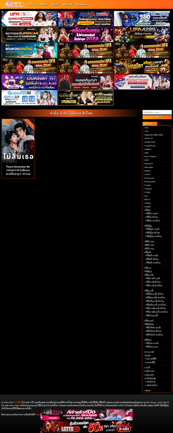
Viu (146, 196)
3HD (146, 127)
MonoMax (149, 167)
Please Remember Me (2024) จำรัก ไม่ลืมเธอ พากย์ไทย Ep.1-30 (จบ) (18, 170)
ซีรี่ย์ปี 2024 (149, 241)
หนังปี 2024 (149, 371)
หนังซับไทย (151, 382)
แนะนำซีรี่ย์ (150, 362)
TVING (147, 192)
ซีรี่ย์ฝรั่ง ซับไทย (152, 259)
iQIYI (147, 160)
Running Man (150, 181)
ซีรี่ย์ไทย (148, 340)
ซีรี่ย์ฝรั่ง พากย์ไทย (153, 263)
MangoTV (149, 163)
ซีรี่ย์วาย (148, 268)
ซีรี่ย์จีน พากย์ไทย (153, 221)
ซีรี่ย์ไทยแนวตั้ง (152, 315)
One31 (147, 174)
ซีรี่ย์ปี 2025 (149, 245)
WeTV (147, 199)
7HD (146, 131)
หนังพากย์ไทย (151, 385)
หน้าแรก (33, 4)
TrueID (147, 185)
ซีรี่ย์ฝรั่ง (55, 4)
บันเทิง (147, 355)
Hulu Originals (150, 156)
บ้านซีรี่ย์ (17, 402)
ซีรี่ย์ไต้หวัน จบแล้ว (153, 327)
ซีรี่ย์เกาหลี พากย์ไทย (154, 285)
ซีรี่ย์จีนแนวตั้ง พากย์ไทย (155, 297)
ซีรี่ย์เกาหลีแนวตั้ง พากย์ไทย (157, 312)
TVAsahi (148, 189)
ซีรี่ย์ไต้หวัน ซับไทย (153, 331)
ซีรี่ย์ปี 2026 (149, 248)
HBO (147, 153)
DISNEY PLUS (150, 142)
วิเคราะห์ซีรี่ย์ (151, 359)
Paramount (149, 178)
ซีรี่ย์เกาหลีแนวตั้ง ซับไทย (156, 308)
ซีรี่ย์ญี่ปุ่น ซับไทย (153, 233)
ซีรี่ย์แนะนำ (149, 321)
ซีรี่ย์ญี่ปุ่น (148, 226)
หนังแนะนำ (149, 375)
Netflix (147, 171)
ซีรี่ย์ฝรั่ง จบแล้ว (152, 255)
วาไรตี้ (147, 367)
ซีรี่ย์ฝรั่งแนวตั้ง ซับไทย (155, 301)
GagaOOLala (150, 145)
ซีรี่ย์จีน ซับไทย (152, 217)
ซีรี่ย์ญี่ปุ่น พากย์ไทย (154, 236)
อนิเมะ (147, 390)
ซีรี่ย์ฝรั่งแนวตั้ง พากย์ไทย (156, 305)
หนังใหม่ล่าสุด (150, 378)
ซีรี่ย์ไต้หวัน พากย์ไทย (154, 335)
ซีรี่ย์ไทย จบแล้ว (152, 343)
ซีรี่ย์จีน (44, 4)
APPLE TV (149, 138)
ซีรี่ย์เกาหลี (67, 4)
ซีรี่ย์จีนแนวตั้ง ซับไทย (154, 294)
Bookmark (81, 4)
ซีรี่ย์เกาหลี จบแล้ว (153, 278)
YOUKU (148, 203)
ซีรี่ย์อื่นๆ (148, 271)
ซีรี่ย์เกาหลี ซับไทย (153, 282)
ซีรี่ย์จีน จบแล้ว (152, 213)
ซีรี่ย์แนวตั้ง (149, 291)
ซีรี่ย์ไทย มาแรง (152, 347)
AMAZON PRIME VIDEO (154, 135)
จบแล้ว (147, 206)
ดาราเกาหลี (149, 352)
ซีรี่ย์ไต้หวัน (149, 324)
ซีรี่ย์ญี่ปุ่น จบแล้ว (152, 229)
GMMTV (148, 149)
